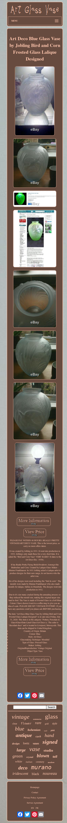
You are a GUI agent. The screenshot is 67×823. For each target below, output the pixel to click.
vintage (20, 717)
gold (47, 723)
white (18, 761)
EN (32, 807)
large (21, 750)
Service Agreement (35, 802)
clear (14, 723)
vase (34, 749)
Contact (35, 792)
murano (41, 767)
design (15, 743)
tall (55, 756)
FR (37, 807)
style (54, 723)
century (40, 761)
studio (48, 750)
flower (26, 723)
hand (49, 735)
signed (50, 742)
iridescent (20, 773)
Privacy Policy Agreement (35, 797)
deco (23, 768)
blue (19, 729)
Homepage (34, 787)
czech (38, 736)
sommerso (37, 719)
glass (51, 716)
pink (53, 730)
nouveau (50, 773)
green (18, 756)
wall (45, 731)
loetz (26, 743)
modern (51, 762)
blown (43, 755)
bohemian (34, 730)
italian (29, 762)
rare (38, 723)
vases (36, 743)
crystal (29, 757)
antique (24, 735)
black (35, 774)
